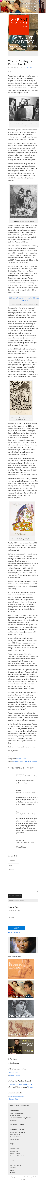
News (24, 759)
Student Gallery (14, 1099)
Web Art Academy (23, 39)
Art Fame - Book (15, 1115)
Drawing (19, 759)
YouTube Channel (15, 1165)
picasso (34, 761)
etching (22, 761)
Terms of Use (14, 1151)
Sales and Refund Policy (17, 1156)
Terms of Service (15, 1153)
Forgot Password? (14, 932)
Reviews (12, 1172)
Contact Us (13, 1120)
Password (11, 918)
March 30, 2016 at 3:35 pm (23, 814)
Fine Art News (14, 1111)
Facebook (13, 1168)
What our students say (16, 1096)
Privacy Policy (14, 1149)
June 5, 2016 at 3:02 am (22, 842)
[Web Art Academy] (18, 34)
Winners (30, 1087)
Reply (35, 776)
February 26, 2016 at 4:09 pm (24, 776)
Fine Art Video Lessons (17, 1113)
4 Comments (29, 67)
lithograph (28, 761)
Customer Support (15, 1137)
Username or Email (14, 911)
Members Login (15, 1134)
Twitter (12, 1170)
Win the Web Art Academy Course (20, 1118)
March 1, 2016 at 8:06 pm (23, 792)
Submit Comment (15, 896)
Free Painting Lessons (17, 1130)
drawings (16, 761)
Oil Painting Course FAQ (17, 1132)
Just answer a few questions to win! (20, 1085)
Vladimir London (14, 1075)
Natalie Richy (13, 1073)
